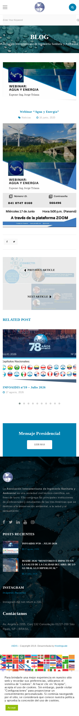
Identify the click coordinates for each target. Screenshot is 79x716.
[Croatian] (34, 661)
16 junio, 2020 (47, 117)
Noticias (26, 117)
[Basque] (40, 656)
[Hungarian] (22, 670)
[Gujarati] (53, 666)
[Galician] (28, 666)
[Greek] (47, 666)
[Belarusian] (47, 656)
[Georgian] (34, 666)
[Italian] (53, 670)
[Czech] (40, 661)
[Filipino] (3, 666)
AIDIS (14, 646)
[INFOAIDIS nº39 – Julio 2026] (39, 356)
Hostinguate (61, 646)
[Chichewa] (9, 661)
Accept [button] (12, 707)
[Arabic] (22, 656)
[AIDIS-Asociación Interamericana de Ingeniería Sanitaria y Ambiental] (39, 7)
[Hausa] (65, 666)
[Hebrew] (3, 670)
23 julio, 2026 (30, 574)
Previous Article (41, 270)
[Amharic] (15, 656)
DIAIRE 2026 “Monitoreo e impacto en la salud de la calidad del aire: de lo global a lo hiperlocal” (49, 564)
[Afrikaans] (3, 656)
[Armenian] (28, 656)
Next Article (38, 296)
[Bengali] (53, 656)
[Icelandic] (28, 670)
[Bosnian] (59, 656)
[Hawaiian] (72, 666)
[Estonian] (72, 661)
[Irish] (47, 670)
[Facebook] (4, 522)
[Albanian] (9, 656)
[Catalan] (72, 656)
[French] (15, 666)
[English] (59, 661)
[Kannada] (72, 670)
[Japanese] (59, 670)
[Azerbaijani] (34, 656)
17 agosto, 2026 (15, 392)
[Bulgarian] (65, 656)
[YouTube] (25, 522)
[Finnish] (9, 666)
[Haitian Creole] (59, 666)
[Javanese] (65, 670)
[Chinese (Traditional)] (22, 661)
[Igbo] (34, 670)
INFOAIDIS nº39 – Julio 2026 (24, 387)
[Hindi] (9, 670)
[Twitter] (10, 522)
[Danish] (47, 661)
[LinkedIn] (18, 522)
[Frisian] (22, 666)
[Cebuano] (3, 661)
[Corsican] (28, 661)
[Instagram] (32, 522)
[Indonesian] (40, 670)
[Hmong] (15, 670)
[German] (40, 666)
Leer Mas (39, 444)
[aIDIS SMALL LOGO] (8, 477)
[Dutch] (53, 661)
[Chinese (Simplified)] (15, 661)
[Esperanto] (65, 661)
